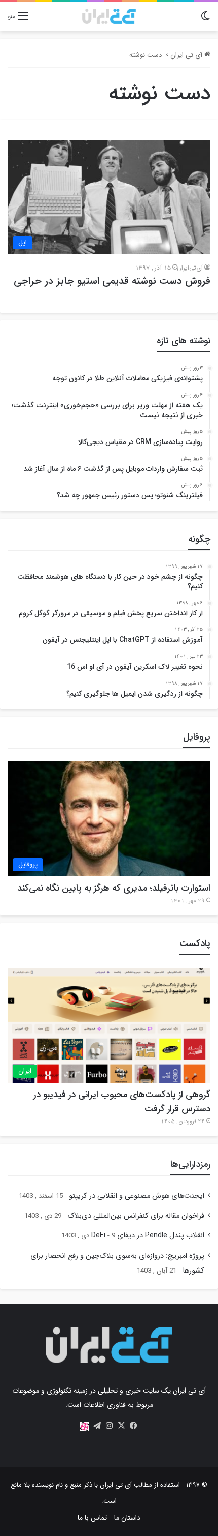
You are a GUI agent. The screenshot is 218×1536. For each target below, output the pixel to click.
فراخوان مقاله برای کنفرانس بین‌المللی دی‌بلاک (135, 1216)
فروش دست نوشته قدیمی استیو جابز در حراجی (112, 281)
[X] (121, 1426)
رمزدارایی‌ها (190, 1164)
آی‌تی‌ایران (190, 268)
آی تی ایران (187, 55)
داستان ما (127, 1517)
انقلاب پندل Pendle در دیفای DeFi (147, 1236)
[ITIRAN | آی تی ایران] (108, 16)
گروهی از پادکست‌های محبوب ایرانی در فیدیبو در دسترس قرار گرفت (121, 1101)
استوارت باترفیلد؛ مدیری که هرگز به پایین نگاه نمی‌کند (113, 888)
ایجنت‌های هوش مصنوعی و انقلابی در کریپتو (136, 1196)
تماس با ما (92, 1517)
